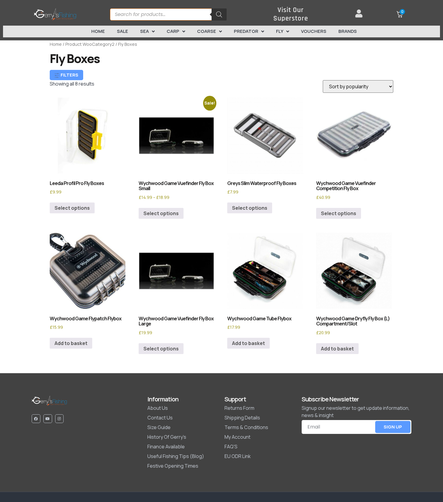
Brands (347, 31)
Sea (144, 31)
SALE (122, 31)
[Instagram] (59, 418)
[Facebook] (36, 418)
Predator (246, 31)
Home (98, 31)
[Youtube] (47, 418)
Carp (173, 31)
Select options (72, 208)
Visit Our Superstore (290, 14)
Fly (279, 31)
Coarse (206, 31)
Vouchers (313, 31)
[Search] (219, 14)
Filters (69, 75)
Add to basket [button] (71, 343)
